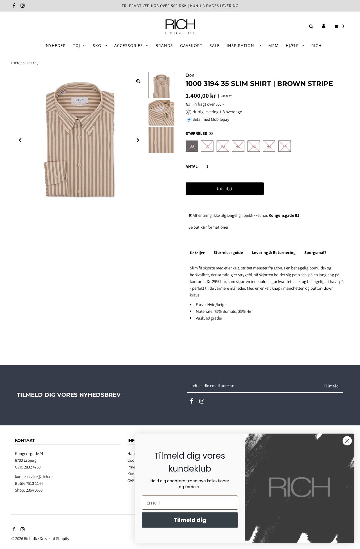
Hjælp (292, 45)
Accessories (128, 45)
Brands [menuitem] (164, 45)
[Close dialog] (347, 441)
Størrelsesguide (228, 252)
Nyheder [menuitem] (56, 45)
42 (254, 146)
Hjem (15, 63)
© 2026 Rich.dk (24, 538)
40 (223, 146)
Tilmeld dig (190, 520)
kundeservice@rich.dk (34, 476)
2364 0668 (34, 490)
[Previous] (20, 140)
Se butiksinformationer (208, 227)
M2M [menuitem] (273, 45)
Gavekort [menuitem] (191, 45)
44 (285, 146)
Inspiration (241, 45)
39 (207, 146)
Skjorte (30, 63)
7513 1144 (34, 483)
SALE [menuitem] (215, 45)
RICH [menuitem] (316, 45)
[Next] (138, 140)
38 (192, 146)
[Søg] (310, 26)
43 (269, 146)
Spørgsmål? (315, 252)
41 (238, 146)
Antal (192, 166)
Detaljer (197, 252)
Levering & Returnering (274, 252)
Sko (97, 45)
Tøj (76, 45)
